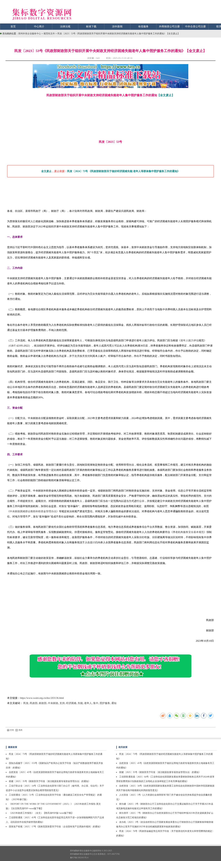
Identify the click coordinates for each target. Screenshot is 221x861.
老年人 (88, 703)
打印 (12, 730)
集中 (95, 703)
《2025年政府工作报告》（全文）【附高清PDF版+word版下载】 (41, 813)
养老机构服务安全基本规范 (188, 532)
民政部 (34, 703)
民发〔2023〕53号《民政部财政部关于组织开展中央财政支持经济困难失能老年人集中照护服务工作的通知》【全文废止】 (118, 33)
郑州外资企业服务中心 (29, 33)
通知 (113, 703)
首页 (13, 26)
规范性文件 (49, 33)
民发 (25, 703)
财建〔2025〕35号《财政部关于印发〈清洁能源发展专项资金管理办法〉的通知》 (49, 781)
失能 (80, 703)
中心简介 (39, 26)
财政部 (43, 703)
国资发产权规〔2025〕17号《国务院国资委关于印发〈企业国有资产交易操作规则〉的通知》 (55, 826)
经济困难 (71, 703)
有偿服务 (143, 26)
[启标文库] (110, 87)
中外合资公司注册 (195, 26)
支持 (62, 703)
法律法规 (65, 26)
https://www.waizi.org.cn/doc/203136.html (42, 698)
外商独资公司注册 (169, 26)
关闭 (20, 730)
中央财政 (53, 703)
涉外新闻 (117, 26)
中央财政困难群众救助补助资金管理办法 (33, 511)
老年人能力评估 (190, 340)
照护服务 (105, 703)
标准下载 (91, 26)
